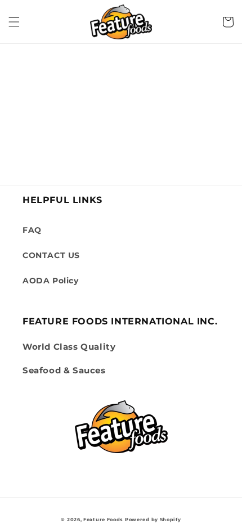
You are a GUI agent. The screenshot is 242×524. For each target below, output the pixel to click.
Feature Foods (103, 519)
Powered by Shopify (153, 519)
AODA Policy (51, 280)
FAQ (32, 230)
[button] (14, 22)
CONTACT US (51, 255)
